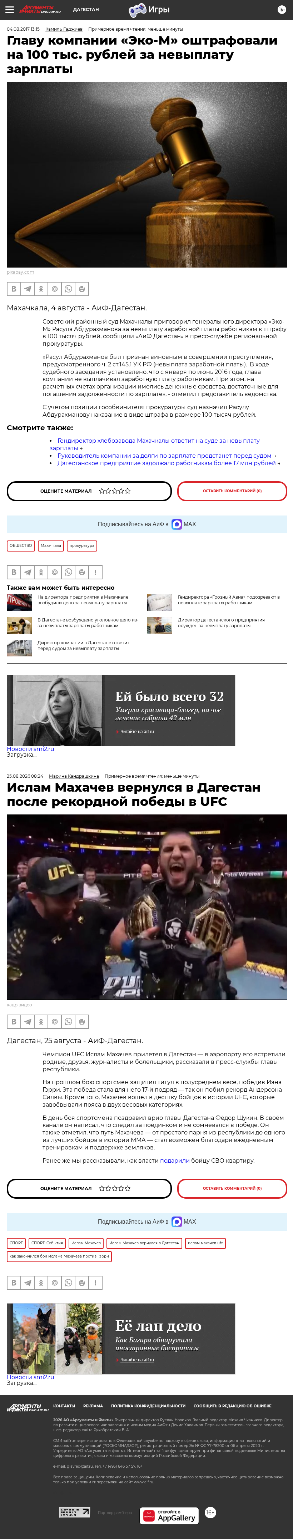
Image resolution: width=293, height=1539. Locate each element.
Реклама (93, 1406)
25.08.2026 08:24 (25, 776)
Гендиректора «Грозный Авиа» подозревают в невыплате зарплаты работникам (229, 599)
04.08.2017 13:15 (23, 29)
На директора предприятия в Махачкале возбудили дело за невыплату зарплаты (83, 599)
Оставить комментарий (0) (232, 491)
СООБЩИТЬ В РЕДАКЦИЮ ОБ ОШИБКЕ (233, 1406)
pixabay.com (20, 272)
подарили (175, 1160)
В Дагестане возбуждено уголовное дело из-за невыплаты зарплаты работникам (88, 622)
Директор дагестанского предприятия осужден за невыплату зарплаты (221, 622)
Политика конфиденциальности (148, 1406)
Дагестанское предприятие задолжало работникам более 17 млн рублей (167, 463)
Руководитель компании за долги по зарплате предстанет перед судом (165, 455)
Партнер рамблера (115, 1512)
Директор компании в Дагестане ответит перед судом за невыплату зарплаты (83, 645)
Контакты (64, 1406)
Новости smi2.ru (30, 749)
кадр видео (19, 1004)
